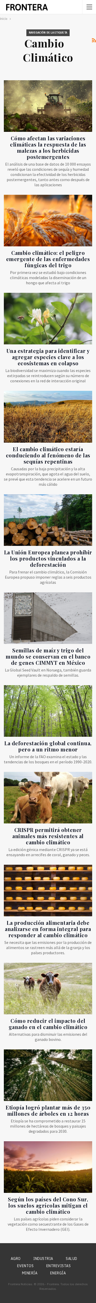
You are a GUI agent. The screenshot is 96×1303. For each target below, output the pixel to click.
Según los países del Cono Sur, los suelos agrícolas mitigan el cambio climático (48, 1205)
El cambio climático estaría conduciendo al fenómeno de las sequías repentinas (48, 455)
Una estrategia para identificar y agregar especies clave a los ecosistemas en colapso (48, 357)
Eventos (25, 1266)
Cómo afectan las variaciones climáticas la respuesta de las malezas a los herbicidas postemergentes (48, 147)
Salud (71, 1258)
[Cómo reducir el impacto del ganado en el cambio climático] (48, 988)
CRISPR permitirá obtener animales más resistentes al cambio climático (48, 836)
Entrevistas (58, 1266)
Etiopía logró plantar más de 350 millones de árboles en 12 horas (48, 1110)
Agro (16, 1258)
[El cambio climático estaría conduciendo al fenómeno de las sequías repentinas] (48, 416)
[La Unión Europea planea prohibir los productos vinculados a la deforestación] (48, 520)
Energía (58, 1273)
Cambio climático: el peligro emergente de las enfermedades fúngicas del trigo (48, 259)
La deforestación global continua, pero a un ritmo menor (48, 746)
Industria (43, 1258)
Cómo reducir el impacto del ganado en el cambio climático (48, 1023)
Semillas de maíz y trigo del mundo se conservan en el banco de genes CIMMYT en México (48, 656)
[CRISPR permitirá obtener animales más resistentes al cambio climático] (48, 797)
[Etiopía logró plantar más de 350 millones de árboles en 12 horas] (48, 1075)
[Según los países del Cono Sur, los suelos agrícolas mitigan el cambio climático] (48, 1167)
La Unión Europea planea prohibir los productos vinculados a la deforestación (48, 558)
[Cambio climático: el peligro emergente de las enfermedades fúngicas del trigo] (48, 220)
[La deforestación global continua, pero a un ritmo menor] (48, 711)
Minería (30, 1273)
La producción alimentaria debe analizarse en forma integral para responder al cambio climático (48, 928)
